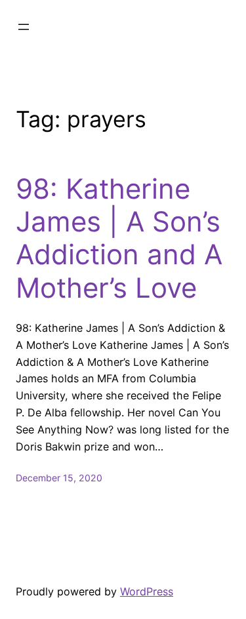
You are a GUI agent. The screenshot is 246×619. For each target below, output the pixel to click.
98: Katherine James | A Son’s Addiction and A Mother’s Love (119, 238)
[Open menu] (23, 27)
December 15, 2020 (59, 477)
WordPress (146, 591)
